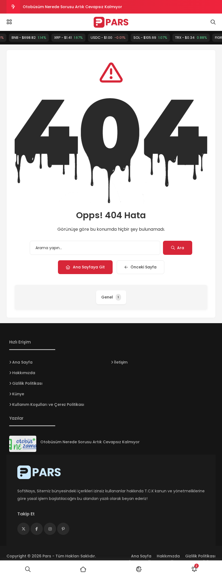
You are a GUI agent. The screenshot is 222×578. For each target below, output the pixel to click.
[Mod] (138, 569)
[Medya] (23, 529)
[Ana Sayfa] (83, 569)
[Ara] (28, 569)
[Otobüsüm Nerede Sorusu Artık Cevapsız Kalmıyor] (22, 444)
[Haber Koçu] (110, 22)
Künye (18, 394)
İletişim (121, 362)
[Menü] (9, 22)
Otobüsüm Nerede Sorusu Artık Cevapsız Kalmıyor (72, 6)
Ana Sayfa (22, 362)
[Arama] (213, 22)
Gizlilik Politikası (27, 383)
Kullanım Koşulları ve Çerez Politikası (48, 404)
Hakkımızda (23, 372)
